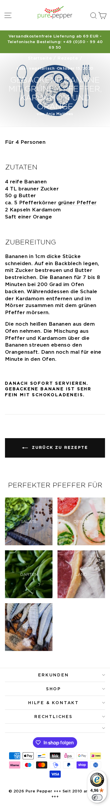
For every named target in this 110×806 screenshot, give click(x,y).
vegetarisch (42, 68)
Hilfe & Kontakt (53, 702)
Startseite (40, 58)
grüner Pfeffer (77, 202)
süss (21, 68)
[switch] (97, 797)
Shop (53, 688)
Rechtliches (53, 716)
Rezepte (67, 58)
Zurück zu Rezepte (59, 447)
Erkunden (53, 675)
